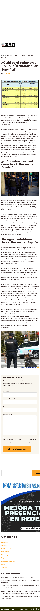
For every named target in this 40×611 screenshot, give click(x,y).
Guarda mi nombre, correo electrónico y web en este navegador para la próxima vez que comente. (19, 442)
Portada (3, 55)
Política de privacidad (9, 609)
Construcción (6, 548)
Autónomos (5, 545)
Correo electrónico (10, 399)
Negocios (4, 558)
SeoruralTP (7, 73)
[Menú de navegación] (36, 45)
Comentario (8, 414)
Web (5, 406)
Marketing (4, 555)
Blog (37, 609)
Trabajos (4, 567)
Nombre (6, 391)
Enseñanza (5, 552)
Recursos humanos (8, 561)
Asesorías (4, 542)
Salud (3, 564)
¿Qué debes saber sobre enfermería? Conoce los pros (20, 577)
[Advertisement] (20, 21)
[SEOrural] (8, 45)
